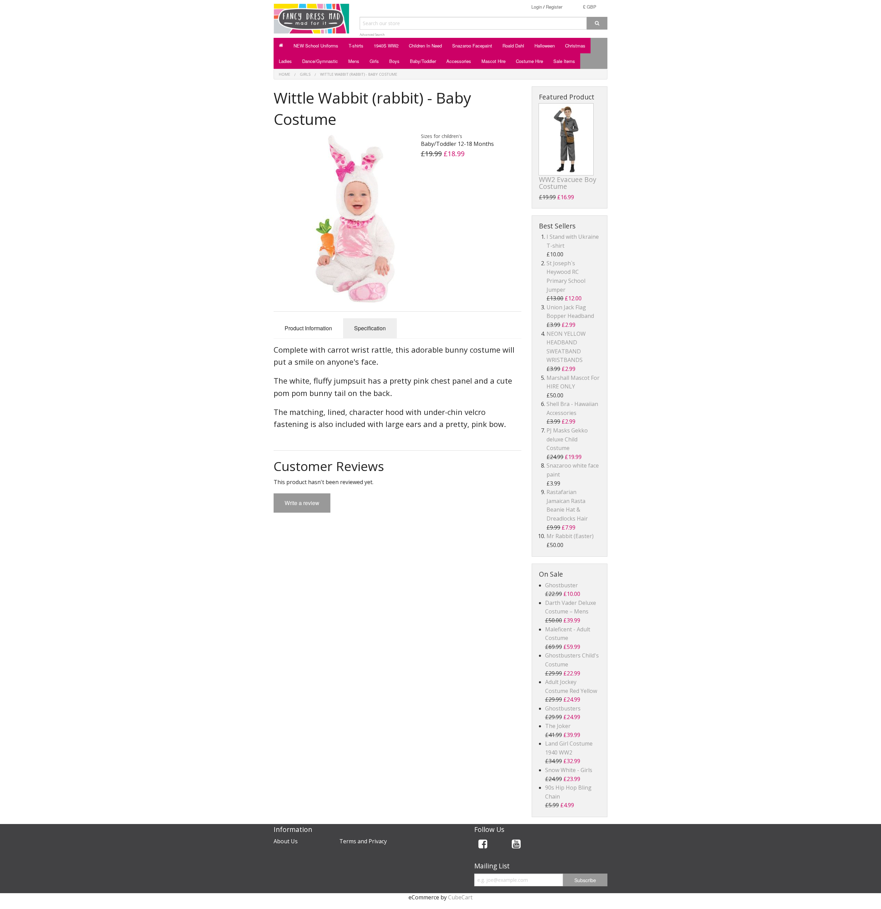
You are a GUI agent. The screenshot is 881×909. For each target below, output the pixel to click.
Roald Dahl (513, 45)
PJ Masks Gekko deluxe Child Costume (567, 439)
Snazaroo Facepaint (472, 45)
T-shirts (356, 45)
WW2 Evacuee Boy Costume (567, 183)
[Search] (597, 23)
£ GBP (589, 6)
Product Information (308, 328)
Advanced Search (372, 34)
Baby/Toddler (423, 61)
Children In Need (425, 45)
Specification (370, 328)
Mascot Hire (493, 61)
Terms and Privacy (363, 841)
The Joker (558, 726)
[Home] (281, 45)
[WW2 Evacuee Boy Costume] (566, 139)
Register (554, 6)
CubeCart (460, 897)
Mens (353, 61)
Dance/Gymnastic (320, 61)
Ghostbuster (561, 585)
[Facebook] (483, 845)
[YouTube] (516, 845)
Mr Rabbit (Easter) (570, 536)
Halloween (544, 45)
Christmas (575, 45)
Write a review (302, 503)
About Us (286, 841)
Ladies (285, 61)
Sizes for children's (441, 136)
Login (536, 6)
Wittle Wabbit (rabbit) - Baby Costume (358, 74)
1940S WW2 (386, 45)
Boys (394, 61)
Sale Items (564, 61)
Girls (374, 61)
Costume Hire (529, 61)
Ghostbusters (563, 708)
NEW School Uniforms (316, 45)
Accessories (458, 61)
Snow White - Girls (568, 770)
